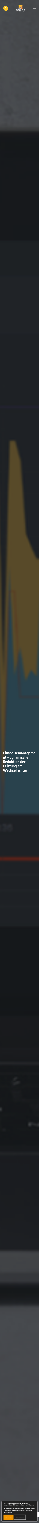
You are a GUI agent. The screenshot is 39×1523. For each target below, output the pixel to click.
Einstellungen (20, 1517)
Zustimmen (9, 1517)
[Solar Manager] (20, 8)
